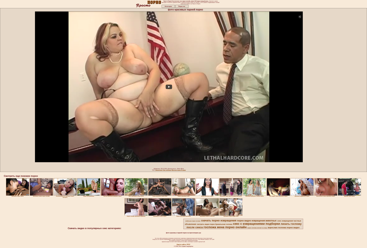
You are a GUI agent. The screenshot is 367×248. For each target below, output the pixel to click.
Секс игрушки (167, 170)
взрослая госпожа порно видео (284, 227)
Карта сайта (181, 244)
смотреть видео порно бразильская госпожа (214, 224)
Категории (168, 6)
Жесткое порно (176, 170)
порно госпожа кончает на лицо (257, 227)
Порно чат (181, 6)
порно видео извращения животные (256, 220)
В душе (183, 170)
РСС (188, 244)
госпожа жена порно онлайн (225, 227)
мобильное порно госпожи (192, 221)
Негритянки (158, 170)
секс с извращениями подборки (256, 223)
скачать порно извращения (218, 220)
